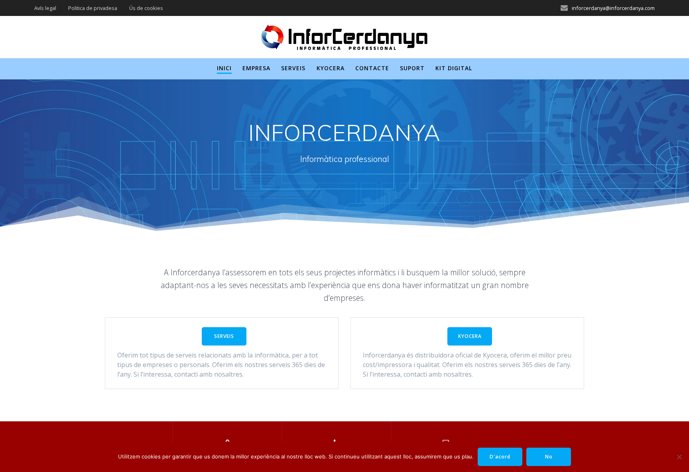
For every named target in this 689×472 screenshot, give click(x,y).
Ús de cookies (146, 8)
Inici (224, 68)
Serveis (293, 68)
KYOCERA (470, 336)
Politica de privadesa (92, 8)
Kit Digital (453, 68)
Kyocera (330, 68)
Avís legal (45, 8)
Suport (412, 68)
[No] (679, 457)
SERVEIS (224, 336)
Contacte (372, 68)
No (549, 456)
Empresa (256, 68)
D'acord (500, 456)
